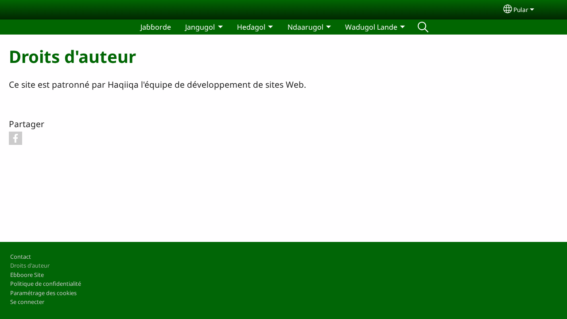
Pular (520, 9)
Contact (20, 257)
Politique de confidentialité (45, 284)
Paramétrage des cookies (43, 293)
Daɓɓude (423, 27)
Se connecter (27, 302)
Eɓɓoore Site (27, 275)
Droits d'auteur (30, 265)
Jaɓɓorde (155, 27)
